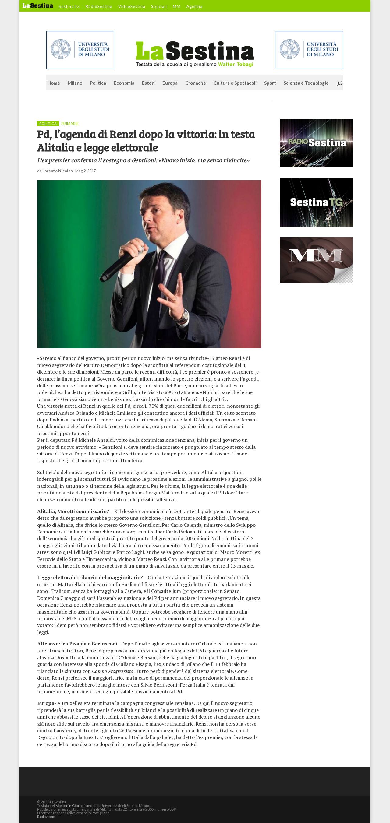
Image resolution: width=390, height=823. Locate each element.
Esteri (148, 83)
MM (177, 7)
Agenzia (194, 7)
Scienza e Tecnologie (306, 83)
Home (54, 83)
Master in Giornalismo (74, 805)
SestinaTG (69, 7)
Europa (170, 83)
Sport (270, 83)
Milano (75, 83)
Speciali (159, 7)
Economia (124, 83)
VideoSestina (131, 7)
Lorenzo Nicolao (57, 170)
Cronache (195, 83)
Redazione (46, 816)
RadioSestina (99, 7)
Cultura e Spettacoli (235, 83)
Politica (98, 83)
